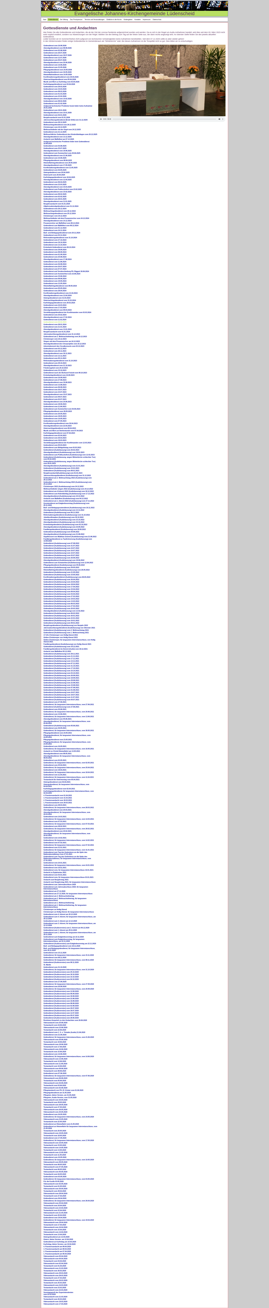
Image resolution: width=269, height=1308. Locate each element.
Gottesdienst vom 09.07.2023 (55, 397)
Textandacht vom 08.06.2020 (55, 1071)
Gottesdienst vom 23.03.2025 (55, 184)
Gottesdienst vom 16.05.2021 (55, 746)
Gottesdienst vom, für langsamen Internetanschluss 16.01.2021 (69, 870)
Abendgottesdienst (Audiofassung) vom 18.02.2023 (64, 452)
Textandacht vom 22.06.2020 (55, 1030)
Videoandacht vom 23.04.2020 (55, 1208)
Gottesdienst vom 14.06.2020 (55, 1054)
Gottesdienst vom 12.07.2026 (55, 58)
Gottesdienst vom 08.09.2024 (55, 252)
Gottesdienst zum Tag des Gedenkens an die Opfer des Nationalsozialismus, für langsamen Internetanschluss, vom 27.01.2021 (67, 858)
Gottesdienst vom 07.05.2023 (55, 421)
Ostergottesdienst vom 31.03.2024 (57, 298)
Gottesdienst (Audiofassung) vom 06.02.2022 (61, 613)
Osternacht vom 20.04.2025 (54, 175)
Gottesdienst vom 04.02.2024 (55, 322)
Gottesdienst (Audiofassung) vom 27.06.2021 (61, 707)
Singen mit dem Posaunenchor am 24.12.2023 (62, 341)
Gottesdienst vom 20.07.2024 (55, 266)
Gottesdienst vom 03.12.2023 (55, 348)
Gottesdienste (53, 19)
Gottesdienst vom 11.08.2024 (55, 262)
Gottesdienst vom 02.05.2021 (55, 760)
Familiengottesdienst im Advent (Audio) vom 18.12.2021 (66, 649)
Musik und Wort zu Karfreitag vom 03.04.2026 (61, 82)
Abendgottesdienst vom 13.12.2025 (58, 137)
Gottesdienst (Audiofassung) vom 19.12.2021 (61, 646)
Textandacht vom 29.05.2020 (55, 1102)
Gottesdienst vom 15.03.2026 (55, 89)
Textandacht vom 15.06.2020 (55, 1052)
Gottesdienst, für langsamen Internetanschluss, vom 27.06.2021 (69, 704)
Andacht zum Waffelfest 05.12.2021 (57, 651)
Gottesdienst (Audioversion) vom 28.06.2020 (61, 1018)
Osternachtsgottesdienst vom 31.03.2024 (60, 300)
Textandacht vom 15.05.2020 (55, 1145)
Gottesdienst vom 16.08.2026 (55, 45)
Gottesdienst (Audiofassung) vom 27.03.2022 (61, 596)
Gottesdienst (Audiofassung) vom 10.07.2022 (61, 553)
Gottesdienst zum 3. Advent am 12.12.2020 (60, 921)
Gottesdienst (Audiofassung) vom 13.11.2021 (61, 661)
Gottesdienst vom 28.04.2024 (55, 291)
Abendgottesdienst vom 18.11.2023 (57, 353)
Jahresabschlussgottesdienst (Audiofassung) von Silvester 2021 (69, 628)
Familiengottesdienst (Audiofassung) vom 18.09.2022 (65, 529)
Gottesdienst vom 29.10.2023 (55, 363)
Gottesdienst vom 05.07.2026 (55, 60)
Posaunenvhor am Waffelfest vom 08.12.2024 (61, 223)
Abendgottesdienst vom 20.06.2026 (58, 62)
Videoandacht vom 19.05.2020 (55, 1133)
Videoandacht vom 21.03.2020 (55, 1297)
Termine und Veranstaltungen (94, 19)
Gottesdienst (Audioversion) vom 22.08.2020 (61, 998)
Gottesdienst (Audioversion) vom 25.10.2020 (61, 972)
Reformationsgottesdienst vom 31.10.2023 (60, 361)
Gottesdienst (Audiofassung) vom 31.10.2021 (61, 666)
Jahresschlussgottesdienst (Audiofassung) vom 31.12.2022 (67, 475)
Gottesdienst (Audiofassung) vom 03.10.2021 (61, 673)
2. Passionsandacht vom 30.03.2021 (58, 800)
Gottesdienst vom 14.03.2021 (55, 817)
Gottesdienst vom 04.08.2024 (55, 264)
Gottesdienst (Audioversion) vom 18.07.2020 (61, 1011)
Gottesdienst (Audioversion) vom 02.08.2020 (61, 1006)
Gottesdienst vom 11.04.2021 (55, 775)
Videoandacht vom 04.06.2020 (55, 1083)
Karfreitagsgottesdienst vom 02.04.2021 (59, 789)
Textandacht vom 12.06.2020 (55, 1061)
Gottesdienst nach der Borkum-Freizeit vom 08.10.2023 (65, 373)
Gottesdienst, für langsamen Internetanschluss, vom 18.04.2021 (69, 772)
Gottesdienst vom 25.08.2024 (55, 257)
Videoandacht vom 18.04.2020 (55, 1222)
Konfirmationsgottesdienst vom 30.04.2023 (61, 423)
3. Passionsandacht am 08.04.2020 (57, 1249)
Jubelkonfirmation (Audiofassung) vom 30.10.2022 (64, 517)
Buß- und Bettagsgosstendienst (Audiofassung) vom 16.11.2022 (69, 508)
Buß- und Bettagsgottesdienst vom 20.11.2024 (62, 233)
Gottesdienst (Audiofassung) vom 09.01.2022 (61, 623)
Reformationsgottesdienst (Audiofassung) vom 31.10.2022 (67, 515)
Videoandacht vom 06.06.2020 (55, 1078)
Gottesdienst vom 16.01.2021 (55, 868)
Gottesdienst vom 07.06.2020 (55, 1073)
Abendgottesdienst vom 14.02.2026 (58, 99)
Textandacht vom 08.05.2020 (55, 1164)
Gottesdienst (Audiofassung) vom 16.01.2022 (61, 620)
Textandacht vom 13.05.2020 (55, 1150)
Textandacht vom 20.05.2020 (55, 1131)
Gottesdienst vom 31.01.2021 (55, 847)
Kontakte (137, 19)
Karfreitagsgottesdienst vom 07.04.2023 (59, 433)
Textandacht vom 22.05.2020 (55, 1122)
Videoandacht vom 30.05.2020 (55, 1100)
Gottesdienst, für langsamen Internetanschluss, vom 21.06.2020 (69, 1037)
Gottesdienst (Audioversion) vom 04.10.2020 (61, 979)
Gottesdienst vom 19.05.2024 (55, 281)
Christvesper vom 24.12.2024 (55, 216)
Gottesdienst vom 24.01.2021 (55, 863)
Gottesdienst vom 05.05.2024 (55, 288)
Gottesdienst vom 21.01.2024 (55, 327)
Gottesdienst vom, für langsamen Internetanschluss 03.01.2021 (69, 877)
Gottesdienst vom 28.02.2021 (55, 826)
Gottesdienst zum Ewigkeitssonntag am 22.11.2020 (64, 937)
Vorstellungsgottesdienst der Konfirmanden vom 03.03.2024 (67, 312)
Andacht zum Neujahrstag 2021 (56, 880)
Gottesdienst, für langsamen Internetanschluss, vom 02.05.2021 (69, 763)
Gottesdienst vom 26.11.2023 (55, 351)
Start (44, 19)
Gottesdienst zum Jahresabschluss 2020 (60, 884)
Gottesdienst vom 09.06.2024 (55, 278)
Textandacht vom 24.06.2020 (55, 1025)
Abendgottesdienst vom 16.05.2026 (58, 72)
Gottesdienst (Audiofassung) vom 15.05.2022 (61, 575)
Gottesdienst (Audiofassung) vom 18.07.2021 (61, 695)
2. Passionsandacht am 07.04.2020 (57, 1251)
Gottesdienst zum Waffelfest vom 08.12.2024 (61, 225)
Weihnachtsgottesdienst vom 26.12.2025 (60, 125)
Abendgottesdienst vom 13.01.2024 (58, 329)
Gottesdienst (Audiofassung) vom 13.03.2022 (61, 601)
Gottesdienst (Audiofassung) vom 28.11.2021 (61, 654)
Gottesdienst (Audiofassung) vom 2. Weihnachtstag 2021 (66, 630)
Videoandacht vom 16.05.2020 (55, 1143)
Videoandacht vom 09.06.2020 (55, 1068)
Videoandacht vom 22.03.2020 (55, 1290)
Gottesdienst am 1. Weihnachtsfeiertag (59, 903)
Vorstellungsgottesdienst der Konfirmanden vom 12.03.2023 (67, 443)
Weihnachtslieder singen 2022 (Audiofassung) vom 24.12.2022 (68, 489)
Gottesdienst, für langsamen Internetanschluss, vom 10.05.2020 (69, 1160)
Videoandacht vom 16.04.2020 (55, 1227)
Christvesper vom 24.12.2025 (55, 127)
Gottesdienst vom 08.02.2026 (55, 101)
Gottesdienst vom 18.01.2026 (55, 110)
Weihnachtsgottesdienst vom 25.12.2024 (60, 213)
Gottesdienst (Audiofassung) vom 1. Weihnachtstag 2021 (66, 632)
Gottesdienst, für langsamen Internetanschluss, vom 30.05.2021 (69, 730)
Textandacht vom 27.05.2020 (55, 1107)
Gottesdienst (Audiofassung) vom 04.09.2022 (61, 532)
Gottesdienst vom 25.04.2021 (55, 765)
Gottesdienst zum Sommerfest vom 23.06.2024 (62, 274)
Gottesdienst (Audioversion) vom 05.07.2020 (61, 1015)
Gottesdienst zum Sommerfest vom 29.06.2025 (62, 153)
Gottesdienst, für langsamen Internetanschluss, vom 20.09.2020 (69, 989)
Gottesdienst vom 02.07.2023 (55, 399)
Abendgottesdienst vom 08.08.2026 (58, 48)
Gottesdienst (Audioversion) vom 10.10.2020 (61, 977)
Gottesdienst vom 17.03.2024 (55, 307)
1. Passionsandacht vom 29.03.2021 (58, 803)
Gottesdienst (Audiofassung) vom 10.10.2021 (61, 671)
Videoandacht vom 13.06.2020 (55, 1059)
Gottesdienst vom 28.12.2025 (55, 122)
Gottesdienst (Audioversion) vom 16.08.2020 (61, 1001)
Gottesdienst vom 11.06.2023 (55, 406)
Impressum (147, 19)
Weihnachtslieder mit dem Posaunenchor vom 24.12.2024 (66, 218)
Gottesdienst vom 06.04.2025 (55, 182)
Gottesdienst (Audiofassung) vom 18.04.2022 (61, 584)
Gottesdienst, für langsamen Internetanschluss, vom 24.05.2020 (69, 1117)
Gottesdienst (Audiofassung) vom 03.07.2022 (61, 555)
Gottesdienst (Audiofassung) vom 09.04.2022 (61, 591)
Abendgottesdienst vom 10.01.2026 (58, 113)
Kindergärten (128, 19)
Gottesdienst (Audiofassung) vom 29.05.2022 (61, 567)
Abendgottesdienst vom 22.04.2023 (58, 426)
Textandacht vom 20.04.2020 (55, 1215)
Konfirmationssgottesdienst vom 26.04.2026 (61, 77)
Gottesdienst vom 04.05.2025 (55, 170)
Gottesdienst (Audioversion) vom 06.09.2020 (61, 994)
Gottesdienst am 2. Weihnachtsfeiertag (59, 896)
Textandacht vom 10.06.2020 (55, 1066)
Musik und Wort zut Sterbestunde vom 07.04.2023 (63, 431)
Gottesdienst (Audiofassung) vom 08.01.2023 (61, 470)
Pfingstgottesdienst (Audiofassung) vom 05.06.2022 (64, 565)
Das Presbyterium (76, 19)
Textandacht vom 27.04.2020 (55, 1196)
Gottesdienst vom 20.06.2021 (55, 709)
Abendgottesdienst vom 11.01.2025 (57, 201)
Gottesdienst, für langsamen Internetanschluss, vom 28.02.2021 (69, 829)
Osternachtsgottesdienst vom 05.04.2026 (60, 79)
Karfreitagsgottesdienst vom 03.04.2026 (59, 84)
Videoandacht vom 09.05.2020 (55, 1162)
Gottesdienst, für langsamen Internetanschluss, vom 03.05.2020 (69, 1179)
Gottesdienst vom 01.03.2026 (55, 94)
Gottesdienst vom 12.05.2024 (55, 283)
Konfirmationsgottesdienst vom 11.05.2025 (60, 167)
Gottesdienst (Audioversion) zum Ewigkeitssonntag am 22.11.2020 (70, 943)
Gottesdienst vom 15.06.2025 (55, 158)
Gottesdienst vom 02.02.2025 (55, 196)
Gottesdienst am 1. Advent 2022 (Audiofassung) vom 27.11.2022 (69, 501)
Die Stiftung (64, 19)
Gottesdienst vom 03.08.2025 (55, 146)
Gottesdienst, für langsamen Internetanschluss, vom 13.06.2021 (69, 716)
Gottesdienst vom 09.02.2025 (55, 194)
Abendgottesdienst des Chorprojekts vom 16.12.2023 (65, 344)
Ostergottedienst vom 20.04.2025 (57, 172)
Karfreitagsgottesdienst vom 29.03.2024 (59, 303)
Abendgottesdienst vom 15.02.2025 (58, 192)
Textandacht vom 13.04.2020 (55, 1234)
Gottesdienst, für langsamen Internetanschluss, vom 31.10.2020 (69, 969)
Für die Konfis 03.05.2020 (54, 1181)
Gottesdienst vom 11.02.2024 (55, 320)
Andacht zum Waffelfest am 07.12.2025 (59, 139)
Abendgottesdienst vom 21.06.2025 (58, 155)
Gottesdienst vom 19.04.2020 (55, 1218)
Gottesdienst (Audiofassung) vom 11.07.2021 (61, 697)
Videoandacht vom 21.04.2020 (55, 1213)
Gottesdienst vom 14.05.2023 (55, 418)
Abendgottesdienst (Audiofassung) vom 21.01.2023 (64, 466)
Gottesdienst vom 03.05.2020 (55, 1176)
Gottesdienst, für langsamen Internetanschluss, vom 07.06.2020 (69, 1076)
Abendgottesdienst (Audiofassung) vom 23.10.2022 (64, 520)
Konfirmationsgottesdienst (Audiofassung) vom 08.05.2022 (67, 577)
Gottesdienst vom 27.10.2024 (55, 240)
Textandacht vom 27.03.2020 (55, 1278)
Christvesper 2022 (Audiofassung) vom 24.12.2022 (64, 486)
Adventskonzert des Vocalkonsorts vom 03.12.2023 (64, 346)
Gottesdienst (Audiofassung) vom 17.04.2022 (61, 587)
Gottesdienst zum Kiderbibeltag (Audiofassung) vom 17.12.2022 (69, 494)
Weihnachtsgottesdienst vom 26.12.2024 (60, 211)
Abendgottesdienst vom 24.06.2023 (58, 402)
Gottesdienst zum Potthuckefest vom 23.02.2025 (63, 189)
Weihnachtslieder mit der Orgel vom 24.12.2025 (62, 129)
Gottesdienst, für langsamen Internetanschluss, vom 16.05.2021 (69, 749)
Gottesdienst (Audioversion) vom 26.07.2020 (61, 1008)
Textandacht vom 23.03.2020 (55, 1287)
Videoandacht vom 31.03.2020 (55, 1268)
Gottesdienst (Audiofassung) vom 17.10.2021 (61, 668)
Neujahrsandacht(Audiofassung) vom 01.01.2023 (63, 473)
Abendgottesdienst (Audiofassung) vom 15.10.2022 (64, 522)
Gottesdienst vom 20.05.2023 (55, 414)
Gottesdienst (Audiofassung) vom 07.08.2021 (61, 687)
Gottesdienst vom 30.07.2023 (55, 390)
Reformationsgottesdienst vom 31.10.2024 (60, 237)
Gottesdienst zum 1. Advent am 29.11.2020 (60, 930)
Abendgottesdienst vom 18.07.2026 (58, 55)
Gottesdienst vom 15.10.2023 (55, 370)
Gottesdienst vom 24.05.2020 (55, 1114)
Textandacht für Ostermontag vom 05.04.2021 (62, 779)
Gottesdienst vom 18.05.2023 (55, 416)
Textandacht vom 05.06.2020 (55, 1080)
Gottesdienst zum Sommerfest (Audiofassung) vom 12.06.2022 (68, 563)
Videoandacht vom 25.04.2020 (55, 1203)
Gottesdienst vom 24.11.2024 (55, 230)
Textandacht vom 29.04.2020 (55, 1191)
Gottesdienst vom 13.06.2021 (55, 714)
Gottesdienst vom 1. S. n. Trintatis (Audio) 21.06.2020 (64, 1032)
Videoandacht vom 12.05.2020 (55, 1152)
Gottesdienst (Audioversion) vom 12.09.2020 (61, 991)
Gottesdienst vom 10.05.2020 (55, 1157)
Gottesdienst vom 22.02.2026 (55, 96)
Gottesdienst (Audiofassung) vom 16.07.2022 (61, 550)
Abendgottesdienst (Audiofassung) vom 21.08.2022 (64, 534)
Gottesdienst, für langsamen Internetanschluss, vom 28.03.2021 (69, 807)
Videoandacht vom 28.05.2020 (55, 1105)
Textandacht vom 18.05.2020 (55, 1135)
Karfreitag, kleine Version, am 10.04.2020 (60, 1244)
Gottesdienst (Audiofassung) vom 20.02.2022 (61, 608)
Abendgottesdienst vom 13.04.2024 (58, 295)
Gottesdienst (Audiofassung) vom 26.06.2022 (61, 558)
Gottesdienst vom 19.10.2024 (55, 242)
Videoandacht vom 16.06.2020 (55, 1049)
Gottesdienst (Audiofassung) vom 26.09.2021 (61, 675)
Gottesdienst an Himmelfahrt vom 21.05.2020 (61, 1124)
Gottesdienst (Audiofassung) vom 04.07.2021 (61, 700)
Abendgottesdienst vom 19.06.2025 (58, 151)
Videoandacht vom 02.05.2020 (55, 1184)
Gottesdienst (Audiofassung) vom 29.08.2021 (61, 680)
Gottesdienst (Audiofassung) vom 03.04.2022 (61, 594)
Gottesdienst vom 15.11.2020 (55, 953)
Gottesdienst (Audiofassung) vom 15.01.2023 (61, 468)
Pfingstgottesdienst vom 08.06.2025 (58, 160)
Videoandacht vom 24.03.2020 (55, 1285)
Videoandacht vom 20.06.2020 (55, 1039)
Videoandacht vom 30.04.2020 (55, 1189)
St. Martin (47, 965)
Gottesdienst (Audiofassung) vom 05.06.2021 (61, 726)
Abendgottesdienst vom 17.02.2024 (58, 317)
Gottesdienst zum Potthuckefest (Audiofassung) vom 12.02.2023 (69, 455)
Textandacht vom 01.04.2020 (55, 1266)
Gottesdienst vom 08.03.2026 (55, 91)
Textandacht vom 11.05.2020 (55, 1155)
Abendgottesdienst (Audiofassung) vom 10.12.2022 (64, 496)
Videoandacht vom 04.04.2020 (55, 1259)
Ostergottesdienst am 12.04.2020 (56, 1237)
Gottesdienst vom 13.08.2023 (55, 385)
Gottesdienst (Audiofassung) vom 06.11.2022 (61, 512)
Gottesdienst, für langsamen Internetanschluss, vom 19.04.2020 (69, 1220)
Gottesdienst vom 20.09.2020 (55, 986)
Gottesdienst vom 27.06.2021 (55, 702)
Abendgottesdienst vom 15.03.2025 (58, 187)
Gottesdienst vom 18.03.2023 (55, 440)
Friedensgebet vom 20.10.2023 (56, 368)
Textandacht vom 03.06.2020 (55, 1085)
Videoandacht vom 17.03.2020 (55, 1304)
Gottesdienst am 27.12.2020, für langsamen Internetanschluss (68, 894)
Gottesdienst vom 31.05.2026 (55, 67)
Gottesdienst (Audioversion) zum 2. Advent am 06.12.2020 (66, 928)
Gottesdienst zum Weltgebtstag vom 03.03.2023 (62, 447)
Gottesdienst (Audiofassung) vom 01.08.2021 (61, 690)
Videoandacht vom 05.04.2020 (55, 1256)
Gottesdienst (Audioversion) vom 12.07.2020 (61, 1013)
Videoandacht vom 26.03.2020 (55, 1280)
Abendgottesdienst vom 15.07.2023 (58, 394)
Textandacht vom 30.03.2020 (55, 1271)
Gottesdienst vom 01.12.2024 (55, 228)
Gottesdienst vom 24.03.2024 (55, 305)
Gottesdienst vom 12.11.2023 (55, 356)
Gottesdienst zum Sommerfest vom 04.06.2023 (62, 409)
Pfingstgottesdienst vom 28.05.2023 (58, 411)
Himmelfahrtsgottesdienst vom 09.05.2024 (60, 286)
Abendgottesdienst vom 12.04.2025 (58, 180)
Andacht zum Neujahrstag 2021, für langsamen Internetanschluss (70, 882)
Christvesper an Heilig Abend (55, 909)
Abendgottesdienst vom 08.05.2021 (58, 753)
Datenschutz (157, 19)
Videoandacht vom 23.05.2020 (55, 1119)
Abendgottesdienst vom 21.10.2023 (58, 365)
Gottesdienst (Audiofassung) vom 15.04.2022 (61, 589)
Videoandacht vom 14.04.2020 (55, 1232)
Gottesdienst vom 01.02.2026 (55, 103)
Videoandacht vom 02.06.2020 (55, 1088)
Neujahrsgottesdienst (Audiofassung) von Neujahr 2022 (66, 625)
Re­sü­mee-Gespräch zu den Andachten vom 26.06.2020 (65, 1020)
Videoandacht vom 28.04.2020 (55, 1193)
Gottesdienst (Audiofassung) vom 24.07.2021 (61, 692)
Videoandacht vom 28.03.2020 (55, 1275)
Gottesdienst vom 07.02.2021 (55, 843)
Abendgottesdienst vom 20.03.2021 (58, 810)
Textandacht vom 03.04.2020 (55, 1261)
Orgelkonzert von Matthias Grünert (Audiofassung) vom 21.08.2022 (70, 536)
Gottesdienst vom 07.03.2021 (55, 821)
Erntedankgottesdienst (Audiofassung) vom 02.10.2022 (65, 524)
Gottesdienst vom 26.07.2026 (55, 53)
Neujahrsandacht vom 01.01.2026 (57, 117)
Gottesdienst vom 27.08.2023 (55, 380)
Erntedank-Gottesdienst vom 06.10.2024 (59, 247)
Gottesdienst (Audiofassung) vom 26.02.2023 (61, 450)
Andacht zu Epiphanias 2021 (55, 872)
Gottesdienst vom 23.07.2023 (55, 392)
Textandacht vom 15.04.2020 (55, 1230)
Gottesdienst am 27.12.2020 (54, 891)
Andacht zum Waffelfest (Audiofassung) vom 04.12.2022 (66, 498)
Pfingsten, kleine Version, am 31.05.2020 (59, 1095)
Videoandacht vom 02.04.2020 (55, 1263)
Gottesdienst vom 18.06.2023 (55, 404)
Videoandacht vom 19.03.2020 (55, 1301)
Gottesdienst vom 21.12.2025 (55, 132)
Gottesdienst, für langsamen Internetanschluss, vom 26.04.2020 (69, 1201)
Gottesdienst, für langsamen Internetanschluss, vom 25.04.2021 (69, 767)
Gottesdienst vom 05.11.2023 (55, 358)
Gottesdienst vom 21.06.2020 (55, 1035)
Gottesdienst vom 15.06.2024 (55, 276)
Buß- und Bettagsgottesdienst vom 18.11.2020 (62, 946)
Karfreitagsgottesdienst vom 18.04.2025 (59, 177)
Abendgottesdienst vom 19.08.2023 (58, 382)
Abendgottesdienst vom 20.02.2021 (58, 831)
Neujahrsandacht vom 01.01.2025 (57, 204)
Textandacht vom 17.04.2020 (55, 1225)
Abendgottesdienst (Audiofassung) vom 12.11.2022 (64, 510)
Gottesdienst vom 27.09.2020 (55, 982)
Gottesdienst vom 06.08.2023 (55, 387)
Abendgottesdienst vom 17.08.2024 (58, 259)
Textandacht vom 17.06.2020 (55, 1047)
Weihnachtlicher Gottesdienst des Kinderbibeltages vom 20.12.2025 (70, 134)
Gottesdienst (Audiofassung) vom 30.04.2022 (61, 579)
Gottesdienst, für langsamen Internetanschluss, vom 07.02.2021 (69, 845)
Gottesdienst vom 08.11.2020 (55, 957)
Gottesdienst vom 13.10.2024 (55, 245)
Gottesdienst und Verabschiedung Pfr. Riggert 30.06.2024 (66, 271)
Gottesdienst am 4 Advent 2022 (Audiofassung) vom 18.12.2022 (69, 491)
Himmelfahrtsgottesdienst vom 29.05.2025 (60, 163)
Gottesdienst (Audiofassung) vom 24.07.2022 (61, 548)
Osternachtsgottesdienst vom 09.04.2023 (60, 428)
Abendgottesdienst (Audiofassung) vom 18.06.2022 (64, 560)
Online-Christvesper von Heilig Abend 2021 (61, 637)
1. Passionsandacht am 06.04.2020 (57, 1254)
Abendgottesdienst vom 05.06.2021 (58, 719)
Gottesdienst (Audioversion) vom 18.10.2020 (61, 974)
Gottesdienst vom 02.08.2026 (55, 50)
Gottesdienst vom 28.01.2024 (55, 324)
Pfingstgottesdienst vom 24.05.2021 (58, 733)
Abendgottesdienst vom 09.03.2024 (58, 310)
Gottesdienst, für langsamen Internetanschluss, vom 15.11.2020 (69, 955)
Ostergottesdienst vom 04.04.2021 (57, 782)
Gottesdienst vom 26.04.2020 (55, 1198)
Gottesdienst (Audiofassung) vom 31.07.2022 (61, 546)
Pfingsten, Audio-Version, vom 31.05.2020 (60, 1097)
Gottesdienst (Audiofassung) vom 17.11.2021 (61, 659)
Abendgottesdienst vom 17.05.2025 (58, 165)
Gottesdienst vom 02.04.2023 (55, 435)
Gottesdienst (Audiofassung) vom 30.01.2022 (61, 616)
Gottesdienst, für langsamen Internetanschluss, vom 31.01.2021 (69, 850)
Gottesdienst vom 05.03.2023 (55, 445)
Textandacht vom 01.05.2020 (55, 1186)
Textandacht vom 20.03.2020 (55, 1299)
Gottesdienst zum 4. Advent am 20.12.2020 (60, 914)
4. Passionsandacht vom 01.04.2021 (58, 795)
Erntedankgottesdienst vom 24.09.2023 (59, 375)
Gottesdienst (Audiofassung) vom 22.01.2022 (61, 618)
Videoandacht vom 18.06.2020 (55, 1044)
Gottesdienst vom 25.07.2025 (55, 148)
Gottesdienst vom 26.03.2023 (55, 438)
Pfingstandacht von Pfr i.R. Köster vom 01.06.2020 (63, 1090)
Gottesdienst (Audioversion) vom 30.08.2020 (61, 996)
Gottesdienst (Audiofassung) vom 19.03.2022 (61, 599)
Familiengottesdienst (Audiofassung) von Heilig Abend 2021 (67, 644)
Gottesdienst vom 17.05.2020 (55, 1138)
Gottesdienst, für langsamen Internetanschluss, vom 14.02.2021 (69, 840)
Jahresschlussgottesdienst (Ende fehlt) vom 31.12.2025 (66, 120)
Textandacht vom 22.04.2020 (55, 1210)
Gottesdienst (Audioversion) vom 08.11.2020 (61, 962)
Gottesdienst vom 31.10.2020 (55, 967)
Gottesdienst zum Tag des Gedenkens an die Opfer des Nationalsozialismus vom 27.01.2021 (65, 853)
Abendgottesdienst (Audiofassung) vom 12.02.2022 (64, 611)
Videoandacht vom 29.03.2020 (55, 1273)
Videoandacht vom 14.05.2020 (55, 1148)
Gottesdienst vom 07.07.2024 (55, 269)
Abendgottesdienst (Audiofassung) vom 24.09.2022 (64, 527)
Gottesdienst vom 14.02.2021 (55, 838)
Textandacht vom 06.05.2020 (55, 1169)
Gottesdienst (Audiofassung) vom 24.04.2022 (61, 582)
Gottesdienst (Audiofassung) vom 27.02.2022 (61, 606)
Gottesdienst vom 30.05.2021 (55, 728)
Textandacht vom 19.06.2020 (55, 1042)
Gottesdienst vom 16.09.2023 (55, 377)
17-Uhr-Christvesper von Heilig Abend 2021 (61, 635)
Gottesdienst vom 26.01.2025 (55, 199)
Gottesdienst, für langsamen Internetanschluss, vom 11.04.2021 (69, 777)
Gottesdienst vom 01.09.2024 (55, 254)
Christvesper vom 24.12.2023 (55, 339)
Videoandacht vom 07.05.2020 (55, 1167)
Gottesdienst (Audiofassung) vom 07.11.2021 (61, 663)
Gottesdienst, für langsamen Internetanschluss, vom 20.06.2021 (69, 712)
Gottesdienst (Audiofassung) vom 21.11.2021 (61, 656)
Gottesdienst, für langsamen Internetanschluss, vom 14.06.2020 (69, 1056)
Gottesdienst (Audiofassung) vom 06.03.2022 (61, 604)
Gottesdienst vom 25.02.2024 (55, 315)
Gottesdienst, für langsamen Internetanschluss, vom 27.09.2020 (69, 984)
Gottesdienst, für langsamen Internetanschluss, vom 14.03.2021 (69, 819)
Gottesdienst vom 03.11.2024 (55, 235)
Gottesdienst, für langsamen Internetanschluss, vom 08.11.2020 (69, 960)
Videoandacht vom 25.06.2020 (55, 1023)
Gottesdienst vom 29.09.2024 (55, 250)
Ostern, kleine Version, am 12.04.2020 (58, 1239)
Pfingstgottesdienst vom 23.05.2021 (58, 740)
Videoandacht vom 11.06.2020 (55, 1064)
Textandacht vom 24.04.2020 (55, 1205)
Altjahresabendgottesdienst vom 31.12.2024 (61, 206)
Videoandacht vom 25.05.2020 (55, 1112)
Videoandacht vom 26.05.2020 (55, 1109)
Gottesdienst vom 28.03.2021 (55, 805)
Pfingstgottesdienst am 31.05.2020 (57, 1093)
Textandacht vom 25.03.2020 (55, 1283)
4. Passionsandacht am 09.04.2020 (57, 1246)
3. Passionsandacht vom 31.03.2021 (58, 798)
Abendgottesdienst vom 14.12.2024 (58, 221)
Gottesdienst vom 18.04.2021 (55, 770)
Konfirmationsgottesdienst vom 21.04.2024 (61, 293)
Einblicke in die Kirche (114, 19)
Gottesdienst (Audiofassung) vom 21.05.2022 (61, 572)
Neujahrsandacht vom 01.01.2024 (57, 332)
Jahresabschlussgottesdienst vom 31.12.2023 (62, 334)
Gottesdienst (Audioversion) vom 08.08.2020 (61, 1003)
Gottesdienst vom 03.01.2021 (55, 875)
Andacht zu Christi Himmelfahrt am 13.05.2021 (62, 751)
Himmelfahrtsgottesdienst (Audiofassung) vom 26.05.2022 (67, 570)
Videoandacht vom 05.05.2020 (55, 1172)
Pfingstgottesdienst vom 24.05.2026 (58, 70)
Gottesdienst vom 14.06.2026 (55, 65)
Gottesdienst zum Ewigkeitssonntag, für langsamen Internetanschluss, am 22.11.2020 (64, 940)
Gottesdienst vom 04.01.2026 (55, 115)
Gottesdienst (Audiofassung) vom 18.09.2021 (61, 678)
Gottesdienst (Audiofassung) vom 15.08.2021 (61, 685)
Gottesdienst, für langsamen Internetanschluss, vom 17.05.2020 (69, 1140)
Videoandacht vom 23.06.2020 (55, 1027)
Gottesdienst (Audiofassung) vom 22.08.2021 (61, 683)
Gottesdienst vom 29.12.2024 (55, 209)
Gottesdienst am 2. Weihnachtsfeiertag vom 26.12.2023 (65, 336)
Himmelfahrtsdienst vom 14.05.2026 (58, 74)
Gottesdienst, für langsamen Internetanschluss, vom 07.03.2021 (69, 824)
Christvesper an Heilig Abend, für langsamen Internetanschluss (69, 912)
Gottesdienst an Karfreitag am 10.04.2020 (60, 1242)
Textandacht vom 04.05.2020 (55, 1174)
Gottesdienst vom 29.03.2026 (55, 87)
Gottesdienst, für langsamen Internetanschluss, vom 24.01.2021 (69, 865)
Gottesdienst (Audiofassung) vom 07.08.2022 (61, 543)
